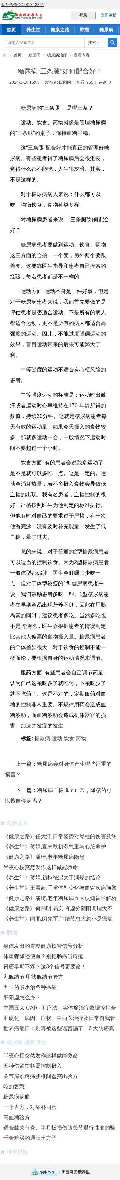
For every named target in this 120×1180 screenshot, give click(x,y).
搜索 (92, 42)
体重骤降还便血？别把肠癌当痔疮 (43, 956)
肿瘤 (84, 29)
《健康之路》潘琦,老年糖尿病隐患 (44, 857)
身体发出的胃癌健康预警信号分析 (43, 946)
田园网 (65, 82)
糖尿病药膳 (16, 1097)
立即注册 (109, 15)
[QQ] (43, 1172)
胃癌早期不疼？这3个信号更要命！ (44, 966)
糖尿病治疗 (57, 55)
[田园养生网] (22, 17)
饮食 (69, 738)
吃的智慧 (14, 1086)
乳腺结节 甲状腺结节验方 (33, 977)
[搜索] (112, 42)
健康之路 (60, 29)
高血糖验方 (16, 1117)
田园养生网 (4, 55)
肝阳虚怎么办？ (22, 997)
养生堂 (33, 29)
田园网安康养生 (76, 1172)
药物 (81, 738)
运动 (57, 738)
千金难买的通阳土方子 (30, 1138)
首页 (11, 29)
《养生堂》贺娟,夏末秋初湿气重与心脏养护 (54, 846)
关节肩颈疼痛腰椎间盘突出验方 (40, 1076)
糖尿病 (106, 29)
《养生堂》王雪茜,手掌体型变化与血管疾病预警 (60, 888)
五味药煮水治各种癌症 (30, 987)
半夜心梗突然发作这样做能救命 (40, 867)
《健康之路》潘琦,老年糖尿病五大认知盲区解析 (60, 898)
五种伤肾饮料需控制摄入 (32, 1066)
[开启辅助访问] (118, 5)
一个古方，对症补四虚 (30, 1107)
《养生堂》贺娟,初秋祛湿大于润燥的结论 (52, 877)
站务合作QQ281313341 (22, 4)
